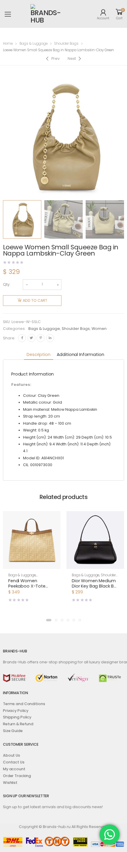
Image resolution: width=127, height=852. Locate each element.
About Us (11, 755)
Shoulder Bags (66, 43)
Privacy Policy (15, 710)
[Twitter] (31, 338)
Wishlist (10, 782)
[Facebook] (22, 338)
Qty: (6, 284)
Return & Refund (18, 723)
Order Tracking (17, 775)
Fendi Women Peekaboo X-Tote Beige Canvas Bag (27, 586)
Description (38, 354)
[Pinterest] (41, 338)
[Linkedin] (50, 338)
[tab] (38, 355)
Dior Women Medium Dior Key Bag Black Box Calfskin (95, 586)
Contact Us (14, 762)
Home (8, 43)
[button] (31, 563)
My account (14, 768)
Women (99, 328)
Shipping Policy (17, 717)
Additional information (80, 354)
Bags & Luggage (33, 43)
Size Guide (13, 730)
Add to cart (35, 300)
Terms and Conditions (24, 703)
